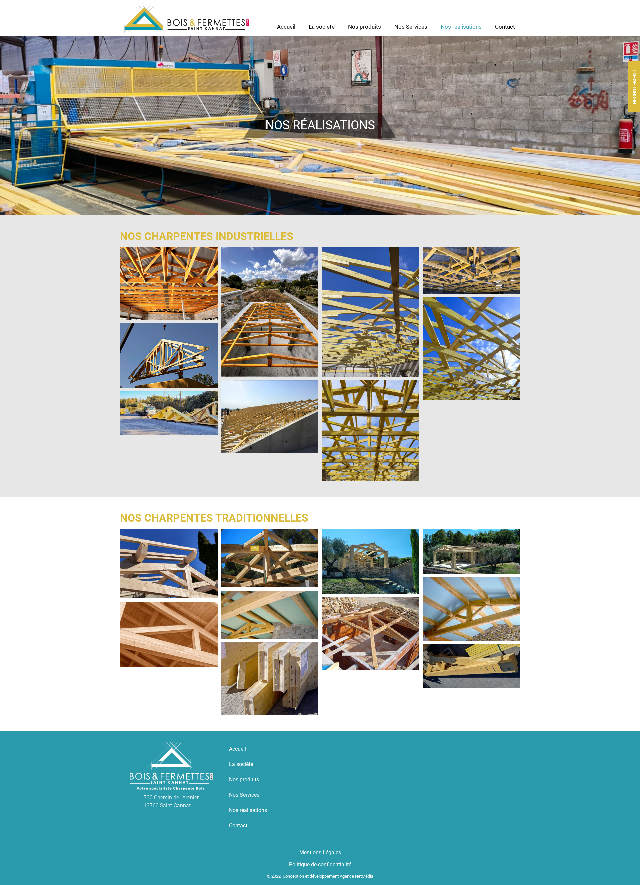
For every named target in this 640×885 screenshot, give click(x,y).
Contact (505, 26)
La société (322, 26)
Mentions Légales (320, 852)
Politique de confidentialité (320, 864)
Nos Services (410, 26)
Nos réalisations (461, 26)
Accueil (286, 26)
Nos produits (364, 26)
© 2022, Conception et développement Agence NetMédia (320, 876)
